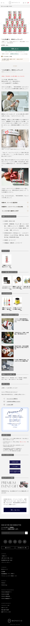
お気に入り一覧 (22, 547)
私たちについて (4, 569)
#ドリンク (7, 377)
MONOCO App (4, 585)
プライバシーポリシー (5, 562)
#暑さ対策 (12, 377)
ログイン (9, 547)
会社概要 (3, 571)
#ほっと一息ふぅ (5, 379)
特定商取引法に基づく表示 (6, 560)
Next (28, 23)
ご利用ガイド (4, 556)
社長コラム (3, 607)
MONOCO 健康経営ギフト (6, 598)
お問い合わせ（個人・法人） (7, 558)
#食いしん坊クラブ (12, 379)
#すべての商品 (19, 379)
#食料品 (3, 377)
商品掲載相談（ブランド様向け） (8, 573)
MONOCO (3, 582)
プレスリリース (4, 605)
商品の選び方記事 (5, 609)
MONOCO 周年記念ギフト (6, 592)
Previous (1, 23)
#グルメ (16, 377)
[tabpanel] (15, 22)
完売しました (15, 48)
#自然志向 (25, 377)
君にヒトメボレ (23, 441)
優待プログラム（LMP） (6, 612)
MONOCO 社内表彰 (5, 594)
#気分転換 (20, 377)
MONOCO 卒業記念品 (5, 596)
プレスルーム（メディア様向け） (8, 576)
